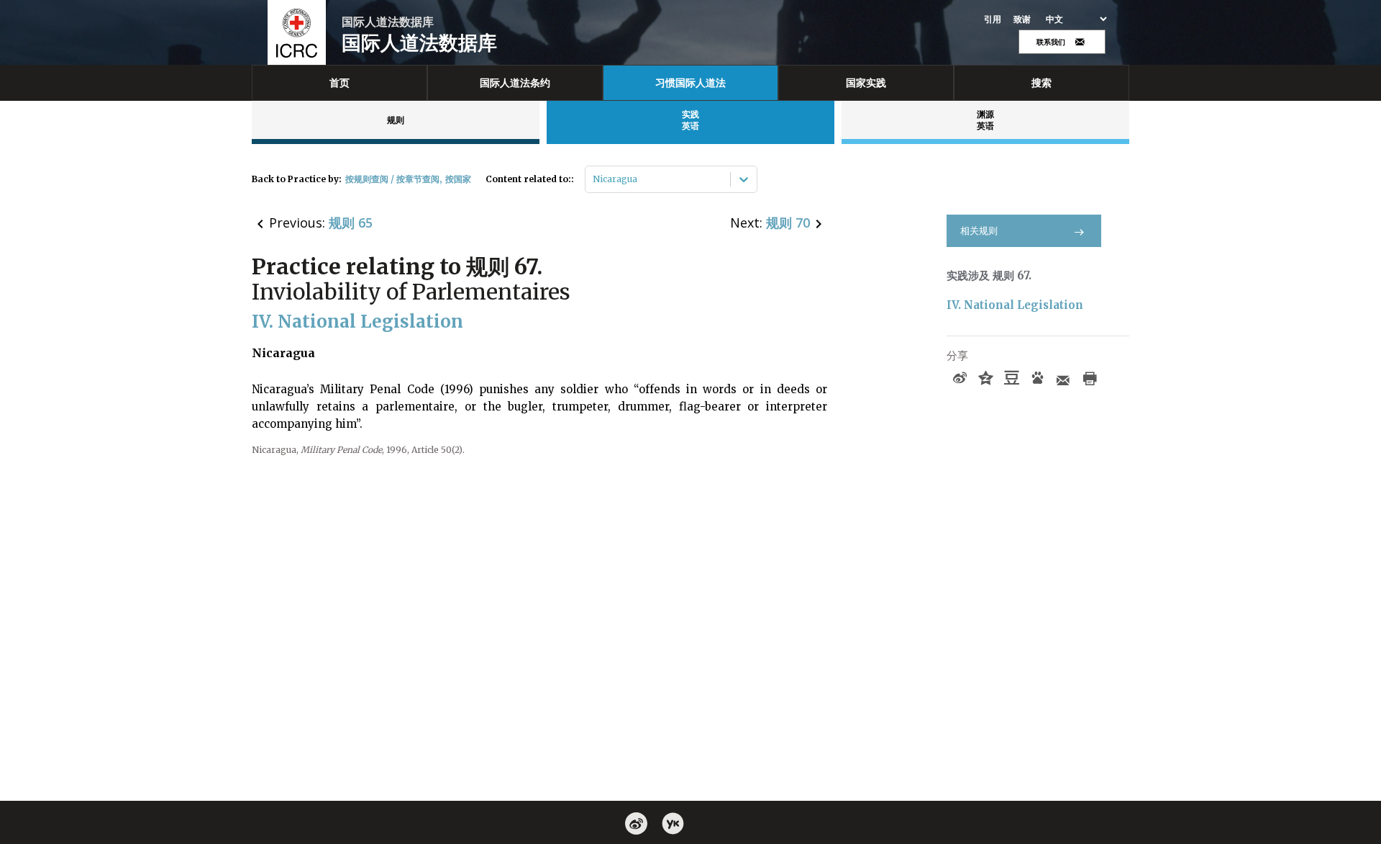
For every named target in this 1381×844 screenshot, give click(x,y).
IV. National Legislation (1015, 305)
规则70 (788, 222)
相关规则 (979, 231)
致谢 (1022, 19)
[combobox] (594, 179)
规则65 (351, 222)
